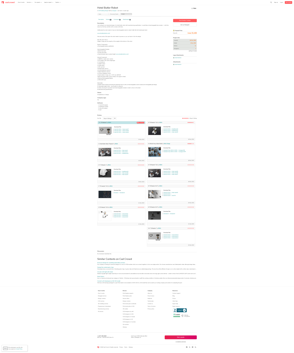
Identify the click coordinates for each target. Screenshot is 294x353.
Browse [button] (125, 290)
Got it (5, 348)
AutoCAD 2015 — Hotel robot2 (121, 150)
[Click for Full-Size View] (105, 131)
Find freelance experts (128, 293)
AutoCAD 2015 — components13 (170, 236)
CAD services (101, 301)
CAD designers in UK (128, 319)
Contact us (150, 303)
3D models (125, 309)
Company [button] (150, 290)
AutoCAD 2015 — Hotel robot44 (121, 132)
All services (100, 311)
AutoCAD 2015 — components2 (121, 213)
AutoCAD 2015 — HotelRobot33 (121, 171)
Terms (125, 347)
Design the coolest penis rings (105, 267)
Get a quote (288, 2)
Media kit (150, 298)
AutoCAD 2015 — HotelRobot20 (170, 129)
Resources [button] (175, 290)
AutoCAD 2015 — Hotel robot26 (170, 171)
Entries (108, 19)
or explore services (181, 341)
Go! (115, 118)
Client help (174, 301)
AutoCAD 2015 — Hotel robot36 (121, 173)
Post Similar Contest (185, 20)
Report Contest (193, 50)
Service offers (126, 298)
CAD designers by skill (128, 311)
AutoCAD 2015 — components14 (170, 234)
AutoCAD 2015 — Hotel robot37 (121, 129)
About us (150, 293)
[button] (29, 2)
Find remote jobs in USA (128, 306)
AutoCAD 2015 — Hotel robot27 (170, 174)
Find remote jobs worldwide (129, 303)
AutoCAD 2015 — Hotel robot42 (170, 192)
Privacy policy (151, 309)
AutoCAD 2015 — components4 (121, 216)
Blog (173, 296)
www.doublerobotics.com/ (103, 33)
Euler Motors (100, 276)
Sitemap (125, 327)
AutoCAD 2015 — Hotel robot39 (121, 130)
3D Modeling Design (103, 10)
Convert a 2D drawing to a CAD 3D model (108, 281)
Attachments (126, 19)
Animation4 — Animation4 (169, 213)
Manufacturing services (103, 309)
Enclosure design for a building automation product (111, 262)
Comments (117, 19)
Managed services (102, 296)
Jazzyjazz (114, 10)
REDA (109, 122)
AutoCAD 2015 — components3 (121, 215)
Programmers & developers (104, 306)
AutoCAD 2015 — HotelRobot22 (170, 130)
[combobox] (108, 118)
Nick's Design (167, 143)
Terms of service (151, 306)
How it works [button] (101, 290)
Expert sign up (175, 306)
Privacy (121, 347)
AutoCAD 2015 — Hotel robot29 (170, 132)
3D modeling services (103, 303)
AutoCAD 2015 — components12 (170, 237)
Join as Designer (184, 25)
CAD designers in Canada (129, 316)
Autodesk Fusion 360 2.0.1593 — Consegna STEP (174, 151)
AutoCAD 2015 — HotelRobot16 (121, 153)
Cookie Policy (19, 349)
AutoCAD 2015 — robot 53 (169, 195)
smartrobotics (178, 57)
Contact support (176, 293)
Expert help (175, 303)
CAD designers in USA (128, 314)
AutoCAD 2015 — (167, 194)
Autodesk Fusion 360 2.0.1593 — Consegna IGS (174, 150)
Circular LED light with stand (105, 272)
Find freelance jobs (127, 296)
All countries (126, 324)
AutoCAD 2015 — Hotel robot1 (121, 151)
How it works (101, 293)
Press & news (151, 296)
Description (101, 19)
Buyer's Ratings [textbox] (107, 118)
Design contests (102, 298)
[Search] (271, 2)
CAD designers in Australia (129, 322)
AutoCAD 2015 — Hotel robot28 (170, 172)
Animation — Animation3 (119, 192)
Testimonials (151, 301)
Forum (174, 298)
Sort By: (99, 118)
